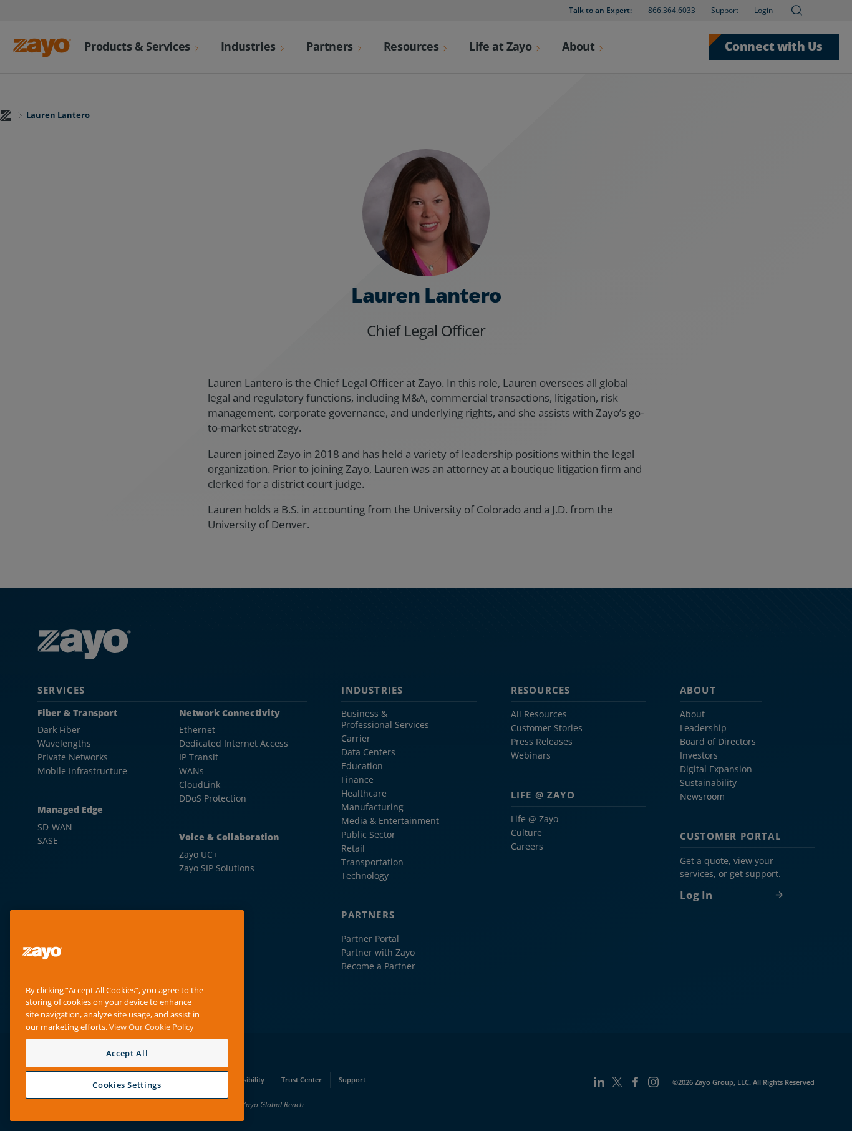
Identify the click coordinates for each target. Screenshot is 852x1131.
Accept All (127, 1053)
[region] (127, 1016)
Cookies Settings (127, 1084)
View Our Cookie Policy (151, 1026)
